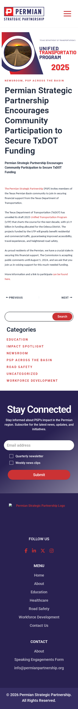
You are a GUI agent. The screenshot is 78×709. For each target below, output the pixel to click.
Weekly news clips (28, 463)
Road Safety (20, 367)
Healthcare (39, 600)
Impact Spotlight (25, 346)
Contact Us (39, 625)
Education (17, 339)
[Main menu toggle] (67, 14)
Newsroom (14, 80)
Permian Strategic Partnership (45, 694)
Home (39, 575)
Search (62, 316)
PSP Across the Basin (44, 80)
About (39, 583)
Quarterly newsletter (29, 456)
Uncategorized (22, 374)
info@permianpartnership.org (39, 668)
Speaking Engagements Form (39, 659)
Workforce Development (32, 380)
